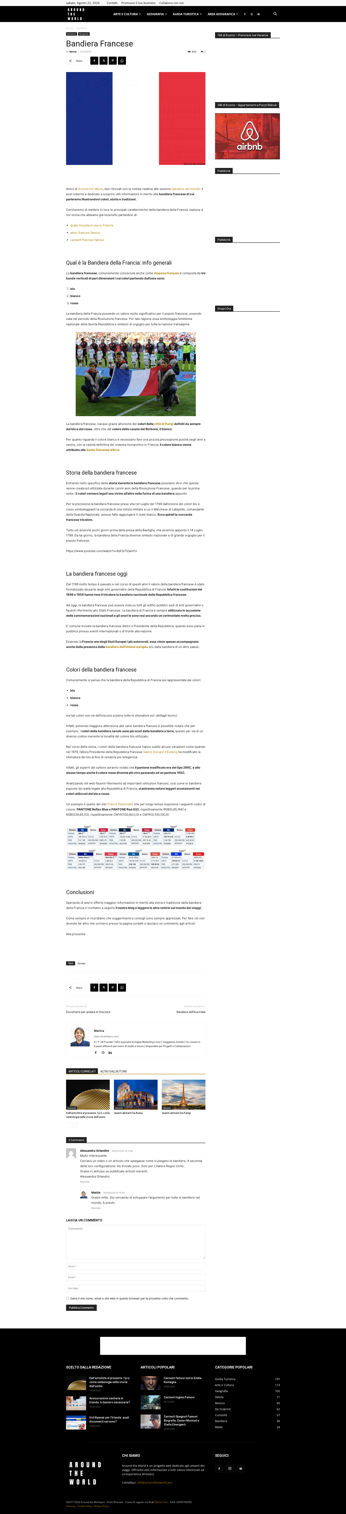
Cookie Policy (84, 1506)
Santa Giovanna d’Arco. (103, 450)
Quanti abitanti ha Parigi (176, 1112)
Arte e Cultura (125, 14)
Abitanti (119, 1107)
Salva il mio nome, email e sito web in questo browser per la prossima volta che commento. (129, 1298)
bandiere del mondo (186, 189)
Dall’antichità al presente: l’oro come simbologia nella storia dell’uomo (109, 1382)
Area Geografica (221, 14)
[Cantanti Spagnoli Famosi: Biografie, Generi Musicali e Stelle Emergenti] (151, 1422)
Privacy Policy (101, 1506)
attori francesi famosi (85, 233)
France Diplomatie (120, 804)
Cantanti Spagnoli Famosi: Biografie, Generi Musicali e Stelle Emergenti (181, 1420)
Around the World (90, 189)
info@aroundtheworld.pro (154, 1482)
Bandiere (71, 33)
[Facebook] (245, 14)
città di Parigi (164, 424)
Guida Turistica (186, 14)
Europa (81, 963)
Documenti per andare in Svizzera (88, 1012)
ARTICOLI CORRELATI (82, 1071)
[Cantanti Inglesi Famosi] (151, 1402)
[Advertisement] (136, 176)
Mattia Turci (161, 1502)
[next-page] (74, 1124)
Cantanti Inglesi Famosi (179, 1397)
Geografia (155, 14)
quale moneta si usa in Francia (91, 225)
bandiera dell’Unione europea (127, 647)
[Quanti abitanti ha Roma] (136, 1095)
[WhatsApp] (122, 61)
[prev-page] (68, 1124)
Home (69, 28)
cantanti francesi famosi (87, 240)
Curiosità (71, 1107)
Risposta (84, 1181)
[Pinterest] (113, 61)
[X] (104, 61)
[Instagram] (252, 14)
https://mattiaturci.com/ (106, 1036)
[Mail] (258, 14)
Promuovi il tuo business (138, 3)
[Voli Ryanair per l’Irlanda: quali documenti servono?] (76, 1423)
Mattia (73, 51)
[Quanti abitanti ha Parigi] (183, 1095)
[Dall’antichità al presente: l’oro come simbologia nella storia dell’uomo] (88, 1095)
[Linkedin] (111, 1052)
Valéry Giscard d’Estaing (160, 752)
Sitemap (70, 1506)
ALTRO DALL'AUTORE (113, 1071)
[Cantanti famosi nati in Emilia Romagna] (151, 1383)
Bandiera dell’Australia (191, 1012)
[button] (275, 14)
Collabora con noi (171, 3)
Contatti (112, 3)
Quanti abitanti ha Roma (128, 1112)
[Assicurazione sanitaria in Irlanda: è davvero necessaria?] (76, 1403)
